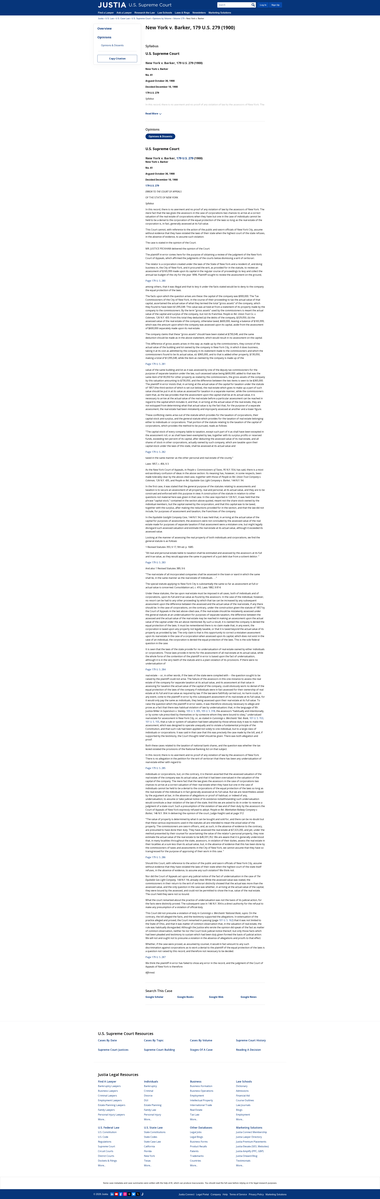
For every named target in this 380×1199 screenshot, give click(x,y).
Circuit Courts (105, 1151)
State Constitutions (155, 1132)
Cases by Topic (154, 1040)
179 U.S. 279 (184, 158)
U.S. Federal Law (108, 1127)
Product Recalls (198, 1146)
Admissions (242, 1090)
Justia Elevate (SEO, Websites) (252, 1146)
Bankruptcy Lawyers (109, 1086)
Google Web (216, 997)
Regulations (104, 1141)
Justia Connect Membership (251, 1132)
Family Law (150, 1109)
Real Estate (196, 1109)
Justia (100, 18)
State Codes (150, 1137)
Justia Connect (186, 1194)
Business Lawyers (108, 1090)
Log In (263, 5)
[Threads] (129, 1194)
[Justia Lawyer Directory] (142, 1194)
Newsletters (199, 12)
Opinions (104, 37)
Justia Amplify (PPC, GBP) (250, 1151)
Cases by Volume (201, 1040)
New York (149, 1156)
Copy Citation (117, 58)
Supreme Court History (251, 1040)
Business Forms (199, 1141)
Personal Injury (152, 1114)
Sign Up (275, 5)
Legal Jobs (196, 1132)
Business (195, 1081)
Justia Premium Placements (251, 1141)
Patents (194, 1151)
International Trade (201, 1105)
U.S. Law (109, 18)
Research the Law (144, 12)
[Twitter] (138, 1194)
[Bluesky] (133, 1194)
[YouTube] (116, 1194)
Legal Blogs (196, 1137)
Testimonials (243, 1160)
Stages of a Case (201, 1049)
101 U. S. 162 (226, 920)
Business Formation (201, 1086)
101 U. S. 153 (256, 718)
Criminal (148, 1090)
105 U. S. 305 (193, 711)
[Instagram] (125, 1194)
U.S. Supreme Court (141, 18)
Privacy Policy (256, 1194)
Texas (147, 1160)
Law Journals (243, 1105)
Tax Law (194, 1114)
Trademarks (197, 1156)
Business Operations (201, 1090)
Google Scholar (154, 997)
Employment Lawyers (110, 1100)
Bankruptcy (150, 1086)
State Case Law (152, 1141)
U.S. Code (103, 1137)
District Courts (106, 1156)
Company (216, 1194)
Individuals (151, 1081)
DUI (146, 1100)
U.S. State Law (153, 1127)
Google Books (185, 997)
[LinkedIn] (112, 1194)
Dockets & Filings (107, 1160)
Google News (248, 997)
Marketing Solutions (220, 12)
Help (225, 1194)
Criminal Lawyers (107, 1095)
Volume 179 (178, 18)
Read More (151, 113)
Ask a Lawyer (124, 12)
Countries (195, 1160)
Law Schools (164, 12)
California (149, 1146)
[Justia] (112, 5)
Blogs (239, 1109)
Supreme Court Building (159, 1049)
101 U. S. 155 (152, 721)
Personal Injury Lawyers (111, 1114)
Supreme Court (106, 1146)
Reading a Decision (248, 1049)
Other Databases (201, 1127)
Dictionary (241, 1086)
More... (101, 1119)
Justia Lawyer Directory (249, 1137)
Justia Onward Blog (246, 1156)
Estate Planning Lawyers (111, 1105)
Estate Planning (153, 1105)
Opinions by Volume (162, 18)
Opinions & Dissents (160, 136)
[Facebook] (120, 1194)
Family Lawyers (106, 1109)
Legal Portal (202, 1194)
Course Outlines (245, 1100)
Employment (197, 1095)
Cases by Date (107, 1040)
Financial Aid (243, 1095)
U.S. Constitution (107, 1132)
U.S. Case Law (123, 18)
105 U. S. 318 (208, 711)
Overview (104, 28)
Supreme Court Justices (113, 1049)
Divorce (148, 1095)
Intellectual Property (201, 1100)
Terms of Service (238, 1194)
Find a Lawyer (106, 12)
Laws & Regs (182, 12)
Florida (148, 1151)
